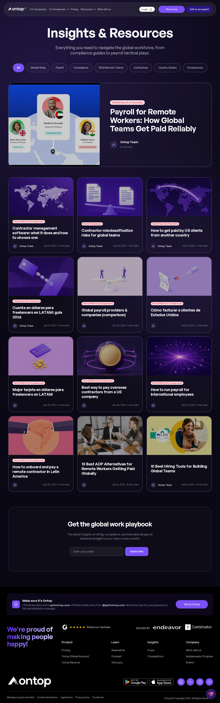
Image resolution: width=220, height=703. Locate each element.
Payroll (59, 67)
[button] (59, 9)
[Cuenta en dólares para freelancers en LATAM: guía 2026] (41, 294)
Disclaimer (98, 697)
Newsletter (118, 650)
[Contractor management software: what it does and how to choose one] (41, 215)
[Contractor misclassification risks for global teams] (110, 215)
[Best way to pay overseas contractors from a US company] (110, 374)
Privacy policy (82, 697)
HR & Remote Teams (111, 67)
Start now (171, 9)
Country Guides (167, 67)
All (18, 67)
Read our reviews (98, 627)
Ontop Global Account (75, 656)
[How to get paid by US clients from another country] (179, 215)
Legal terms (66, 697)
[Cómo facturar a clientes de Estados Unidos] (179, 294)
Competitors (156, 656)
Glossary (117, 662)
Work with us (104, 9)
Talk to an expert (199, 9)
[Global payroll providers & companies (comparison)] (110, 294)
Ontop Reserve (71, 662)
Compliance (81, 67)
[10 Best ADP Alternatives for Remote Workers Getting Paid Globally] (110, 453)
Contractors (141, 67)
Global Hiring (37, 67)
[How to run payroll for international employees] (179, 374)
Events (190, 662)
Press (151, 650)
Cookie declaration (47, 697)
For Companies (38, 9)
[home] (17, 9)
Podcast (116, 656)
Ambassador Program (199, 656)
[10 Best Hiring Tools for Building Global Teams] (179, 453)
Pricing (74, 9)
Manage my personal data (20, 697)
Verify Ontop (192, 604)
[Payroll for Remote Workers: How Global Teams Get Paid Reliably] (110, 125)
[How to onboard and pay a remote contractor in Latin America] (41, 453)
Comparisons (195, 67)
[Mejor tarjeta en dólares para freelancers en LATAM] (41, 374)
